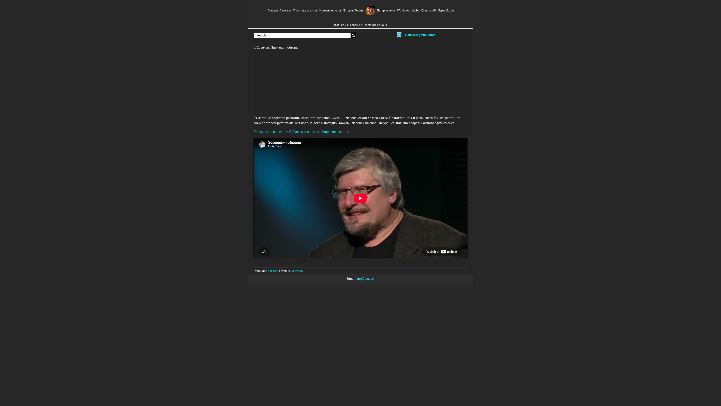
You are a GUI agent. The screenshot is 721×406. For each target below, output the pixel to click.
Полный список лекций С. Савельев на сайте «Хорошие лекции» (301, 132)
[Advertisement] (360, 80)
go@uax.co (365, 278)
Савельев (272, 271)
